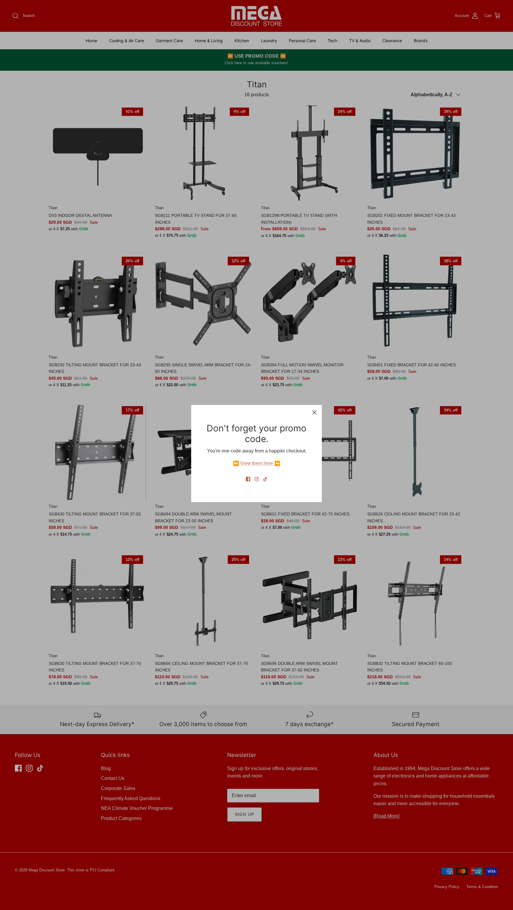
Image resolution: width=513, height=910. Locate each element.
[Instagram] (256, 479)
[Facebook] (248, 479)
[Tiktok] (265, 479)
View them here (256, 463)
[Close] (314, 412)
